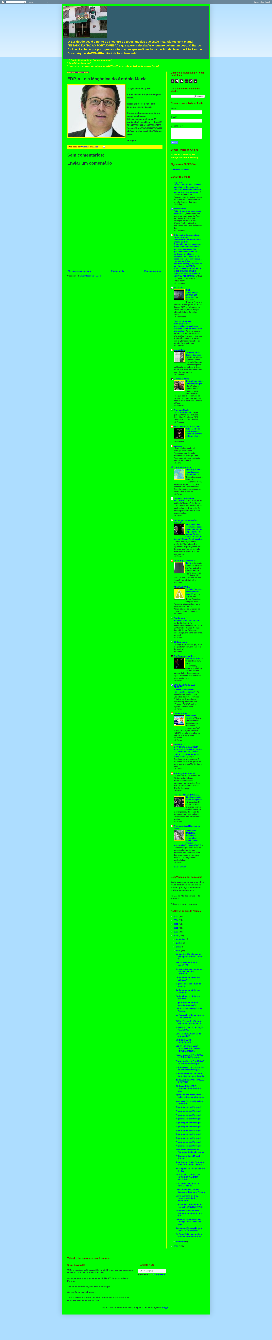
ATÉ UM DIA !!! (180, 501)
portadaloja (179, 350)
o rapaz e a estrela (193, 658)
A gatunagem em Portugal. (188, 1107)
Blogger (165, 1307)
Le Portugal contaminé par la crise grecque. (190, 1016)
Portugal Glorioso (182, 467)
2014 (176, 920)
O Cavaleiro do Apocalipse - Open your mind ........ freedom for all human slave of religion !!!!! (187, 238)
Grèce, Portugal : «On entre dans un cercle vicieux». (189, 1022)
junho (179, 943)
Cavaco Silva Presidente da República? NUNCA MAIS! (189, 1205)
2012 (176, 928)
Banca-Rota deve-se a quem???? (186, 964)
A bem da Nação (181, 410)
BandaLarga (179, 618)
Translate (160, 1274)
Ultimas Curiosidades (184, 498)
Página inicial (117, 271)
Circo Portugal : (181, 713)
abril (178, 950)
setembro (181, 939)
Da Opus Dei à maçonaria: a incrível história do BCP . (189, 1235)
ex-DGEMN (179, 288)
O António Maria (181, 379)
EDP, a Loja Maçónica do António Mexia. (187, 1184)
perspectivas (180, 209)
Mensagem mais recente (79, 271)
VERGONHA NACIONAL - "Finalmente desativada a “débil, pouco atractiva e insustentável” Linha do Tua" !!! (188, 837)
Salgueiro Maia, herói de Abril (187, 620)
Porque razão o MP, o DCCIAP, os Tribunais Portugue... (190, 1056)
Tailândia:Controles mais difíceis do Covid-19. (193, 591)
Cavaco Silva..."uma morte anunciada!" (188, 1035)
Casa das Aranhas (182, 321)
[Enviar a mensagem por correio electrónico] (103, 147)
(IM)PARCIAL (180, 745)
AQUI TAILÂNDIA (182, 587)
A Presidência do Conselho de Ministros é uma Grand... (190, 1074)
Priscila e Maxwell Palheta (186, 795)
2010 (176, 935)
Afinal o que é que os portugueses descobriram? (193, 472)
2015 (176, 916)
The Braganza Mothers (185, 656)
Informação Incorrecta (184, 773)
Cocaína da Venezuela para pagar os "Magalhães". (189, 1229)
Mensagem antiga (153, 271)
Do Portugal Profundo (184, 561)
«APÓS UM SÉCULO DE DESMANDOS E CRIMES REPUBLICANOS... (188, 1048)
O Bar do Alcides (181, 170)
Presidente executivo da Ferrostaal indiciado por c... (190, 1150)
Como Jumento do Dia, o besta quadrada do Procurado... (188, 1198)
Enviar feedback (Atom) (90, 276)
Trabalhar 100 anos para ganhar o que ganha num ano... (189, 1213)
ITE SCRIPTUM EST (183, 412)
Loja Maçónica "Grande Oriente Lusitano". (187, 1003)
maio (178, 947)
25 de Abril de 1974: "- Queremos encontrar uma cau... (189, 1088)
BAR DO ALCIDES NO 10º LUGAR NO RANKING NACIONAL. (188, 1177)
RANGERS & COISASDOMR (187, 426)
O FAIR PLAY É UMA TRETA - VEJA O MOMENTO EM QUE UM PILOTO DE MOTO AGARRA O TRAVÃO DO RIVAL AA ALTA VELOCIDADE (188, 752)
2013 (176, 924)
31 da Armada (180, 642)
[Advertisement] (115, 248)
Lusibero (178, 446)
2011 (176, 932)
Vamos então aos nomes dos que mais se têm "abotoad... (190, 971)
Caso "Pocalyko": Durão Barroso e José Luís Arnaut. (190, 1190)
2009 (176, 1246)
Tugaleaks (179, 182)
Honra (188, 563)
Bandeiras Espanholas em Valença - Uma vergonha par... (188, 1221)
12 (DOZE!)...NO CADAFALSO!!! (184, 1041)
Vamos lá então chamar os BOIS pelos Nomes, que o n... (189, 956)
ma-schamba (180, 867)
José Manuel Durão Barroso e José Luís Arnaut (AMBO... (190, 1163)
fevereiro (180, 1241)
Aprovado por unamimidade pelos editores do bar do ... (190, 1096)
